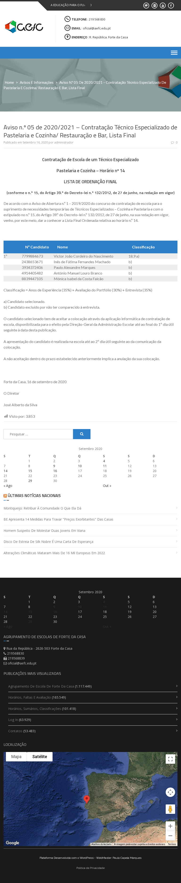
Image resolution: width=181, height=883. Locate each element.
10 (80, 466)
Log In (13, 719)
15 (30, 471)
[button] (87, 802)
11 (105, 466)
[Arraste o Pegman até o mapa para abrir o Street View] (170, 809)
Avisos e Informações (36, 82)
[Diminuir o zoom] (170, 835)
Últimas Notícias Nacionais (34, 496)
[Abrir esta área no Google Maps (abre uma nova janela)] (12, 843)
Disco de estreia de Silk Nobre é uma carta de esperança (48, 541)
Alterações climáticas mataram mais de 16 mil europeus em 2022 (54, 553)
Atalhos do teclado (101, 844)
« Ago (8, 485)
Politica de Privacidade (90, 868)
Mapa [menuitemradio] (16, 756)
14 (5, 471)
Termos (172, 844)
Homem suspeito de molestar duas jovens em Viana (44, 530)
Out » (107, 485)
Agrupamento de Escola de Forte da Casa (41, 686)
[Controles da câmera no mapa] (170, 792)
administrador (64, 142)
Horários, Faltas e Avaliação (29, 697)
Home (9, 82)
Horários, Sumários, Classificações (34, 708)
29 (30, 480)
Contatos (15, 731)
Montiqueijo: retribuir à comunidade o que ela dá (42, 508)
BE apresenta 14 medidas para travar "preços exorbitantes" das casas (58, 519)
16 (55, 471)
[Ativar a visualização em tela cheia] (170, 759)
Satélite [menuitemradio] (39, 756)
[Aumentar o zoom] (170, 826)
